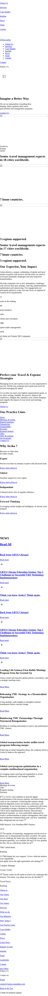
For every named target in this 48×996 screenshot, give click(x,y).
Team (2, 25)
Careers (3, 29)
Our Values (4, 903)
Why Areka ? (5, 921)
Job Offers (4, 969)
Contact (3, 62)
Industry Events (6, 947)
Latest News (5, 942)
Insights (3, 16)
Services (3, 7)
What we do (5, 912)
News (2, 20)
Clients (3, 934)
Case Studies (5, 12)
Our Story (4, 899)
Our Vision (4, 894)
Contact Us (4, 113)
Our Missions (5, 916)
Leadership (4, 960)
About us (3, 890)
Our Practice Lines (7, 925)
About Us (4, 3)
